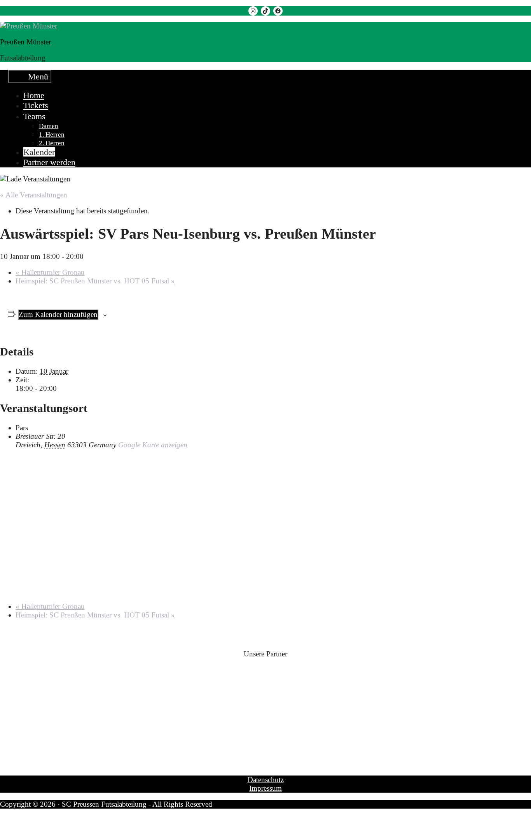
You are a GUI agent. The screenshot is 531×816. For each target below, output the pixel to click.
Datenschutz (266, 780)
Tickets (35, 105)
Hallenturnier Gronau (50, 272)
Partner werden (49, 162)
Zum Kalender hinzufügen (58, 314)
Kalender (39, 152)
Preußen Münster (25, 42)
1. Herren (52, 134)
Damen (48, 126)
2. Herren (52, 143)
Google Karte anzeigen (152, 445)
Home (33, 95)
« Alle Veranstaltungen (33, 195)
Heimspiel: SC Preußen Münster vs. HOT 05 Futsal (95, 281)
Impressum (265, 788)
